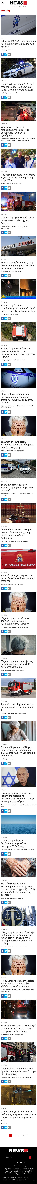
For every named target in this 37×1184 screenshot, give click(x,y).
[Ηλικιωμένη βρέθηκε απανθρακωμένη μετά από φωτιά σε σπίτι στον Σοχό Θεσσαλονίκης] (18, 289)
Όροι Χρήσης (26, 1177)
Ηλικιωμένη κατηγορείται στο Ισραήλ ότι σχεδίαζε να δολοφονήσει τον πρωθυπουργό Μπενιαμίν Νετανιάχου (18, 797)
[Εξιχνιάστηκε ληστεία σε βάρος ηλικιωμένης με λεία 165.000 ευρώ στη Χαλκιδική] (18, 645)
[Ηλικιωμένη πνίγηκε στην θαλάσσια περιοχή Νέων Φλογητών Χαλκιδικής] (18, 824)
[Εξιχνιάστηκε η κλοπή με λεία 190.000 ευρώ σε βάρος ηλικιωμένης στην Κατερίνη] (18, 602)
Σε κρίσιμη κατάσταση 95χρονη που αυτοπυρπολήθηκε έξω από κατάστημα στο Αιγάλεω (17, 265)
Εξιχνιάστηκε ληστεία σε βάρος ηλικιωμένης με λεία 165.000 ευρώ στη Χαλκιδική (17, 664)
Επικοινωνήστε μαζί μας (12, 1177)
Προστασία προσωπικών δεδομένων (10, 1179)
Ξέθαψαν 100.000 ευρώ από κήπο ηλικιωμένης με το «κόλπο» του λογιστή (18, 44)
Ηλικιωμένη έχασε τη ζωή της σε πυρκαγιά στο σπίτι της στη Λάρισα (17, 220)
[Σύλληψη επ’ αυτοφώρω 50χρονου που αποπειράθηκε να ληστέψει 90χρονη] (18, 426)
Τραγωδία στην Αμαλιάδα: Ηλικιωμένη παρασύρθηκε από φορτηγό (17, 487)
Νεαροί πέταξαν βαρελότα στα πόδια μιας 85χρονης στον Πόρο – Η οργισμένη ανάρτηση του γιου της (18, 1115)
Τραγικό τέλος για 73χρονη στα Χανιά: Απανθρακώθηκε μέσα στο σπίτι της (18, 578)
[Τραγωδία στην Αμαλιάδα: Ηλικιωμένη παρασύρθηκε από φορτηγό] (18, 468)
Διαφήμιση (20, 1177)
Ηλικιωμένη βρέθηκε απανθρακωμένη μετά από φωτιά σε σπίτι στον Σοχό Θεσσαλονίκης (18, 308)
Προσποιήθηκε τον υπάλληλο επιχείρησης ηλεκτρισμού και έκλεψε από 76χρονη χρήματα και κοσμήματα (18, 751)
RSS (25, 1179)
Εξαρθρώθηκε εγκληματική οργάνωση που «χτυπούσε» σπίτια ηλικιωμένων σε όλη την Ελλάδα (17, 398)
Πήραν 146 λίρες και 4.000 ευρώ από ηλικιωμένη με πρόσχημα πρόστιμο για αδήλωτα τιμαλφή (17, 87)
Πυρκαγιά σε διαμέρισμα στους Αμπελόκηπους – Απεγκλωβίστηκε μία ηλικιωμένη (18, 1071)
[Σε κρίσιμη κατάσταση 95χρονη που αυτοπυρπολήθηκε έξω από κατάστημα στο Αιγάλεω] (18, 246)
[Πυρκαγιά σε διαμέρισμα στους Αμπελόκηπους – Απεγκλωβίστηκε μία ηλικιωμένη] (18, 1052)
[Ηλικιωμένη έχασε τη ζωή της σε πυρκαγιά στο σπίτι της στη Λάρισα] (18, 201)
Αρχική (4, 1177)
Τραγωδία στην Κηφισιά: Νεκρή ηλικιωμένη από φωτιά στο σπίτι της (17, 707)
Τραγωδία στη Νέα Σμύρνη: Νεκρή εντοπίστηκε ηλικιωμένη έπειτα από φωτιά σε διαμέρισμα (18, 1028)
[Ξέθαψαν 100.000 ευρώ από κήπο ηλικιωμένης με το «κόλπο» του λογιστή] (18, 25)
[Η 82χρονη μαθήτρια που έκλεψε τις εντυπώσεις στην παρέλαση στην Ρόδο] (18, 158)
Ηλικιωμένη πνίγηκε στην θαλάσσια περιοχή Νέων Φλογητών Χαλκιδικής (14, 843)
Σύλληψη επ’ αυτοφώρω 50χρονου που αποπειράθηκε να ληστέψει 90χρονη (17, 444)
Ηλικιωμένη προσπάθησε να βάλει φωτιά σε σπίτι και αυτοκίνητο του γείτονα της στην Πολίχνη (18, 352)
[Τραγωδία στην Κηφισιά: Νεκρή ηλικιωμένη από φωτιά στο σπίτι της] (18, 688)
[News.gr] (18, 3)
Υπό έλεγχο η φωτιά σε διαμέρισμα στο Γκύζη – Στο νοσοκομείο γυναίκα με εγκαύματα (15, 131)
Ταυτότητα (21, 1179)
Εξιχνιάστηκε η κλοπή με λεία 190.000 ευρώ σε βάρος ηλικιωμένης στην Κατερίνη (16, 621)
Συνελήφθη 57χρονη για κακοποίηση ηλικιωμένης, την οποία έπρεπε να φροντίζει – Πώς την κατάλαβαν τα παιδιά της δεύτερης (18, 889)
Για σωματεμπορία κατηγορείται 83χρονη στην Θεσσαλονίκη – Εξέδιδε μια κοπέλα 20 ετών (17, 983)
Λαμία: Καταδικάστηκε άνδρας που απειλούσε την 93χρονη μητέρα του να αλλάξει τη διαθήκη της (16, 533)
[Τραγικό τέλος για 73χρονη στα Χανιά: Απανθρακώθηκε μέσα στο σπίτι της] (18, 559)
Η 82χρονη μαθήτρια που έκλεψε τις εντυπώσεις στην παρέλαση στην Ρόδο (18, 177)
